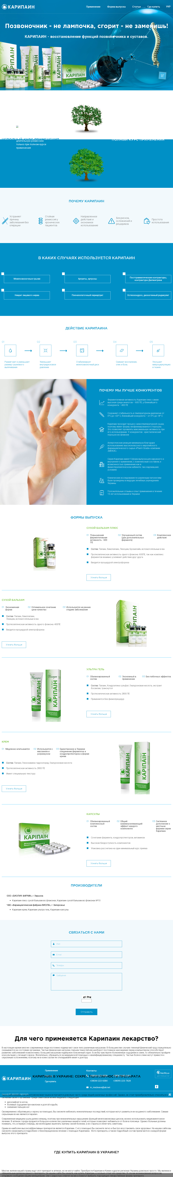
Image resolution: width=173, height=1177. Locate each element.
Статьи (136, 6)
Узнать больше (99, 577)
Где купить (153, 6)
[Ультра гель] (44, 695)
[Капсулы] (44, 840)
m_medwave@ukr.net (100, 1087)
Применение (93, 6)
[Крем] (133, 767)
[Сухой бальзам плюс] (44, 553)
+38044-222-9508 (98, 1076)
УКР (168, 6)
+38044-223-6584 (98, 1081)
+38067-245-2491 (122, 1076)
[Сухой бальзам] (133, 623)
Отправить (86, 1012)
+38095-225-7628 (122, 1081)
